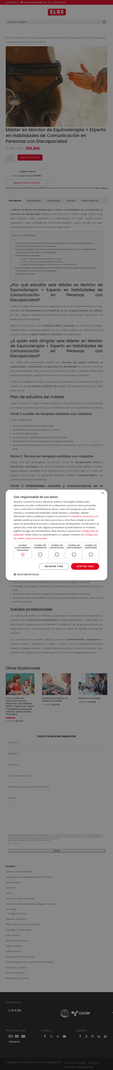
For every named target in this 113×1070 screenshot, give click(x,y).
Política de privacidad (36, 538)
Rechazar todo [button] (54, 566)
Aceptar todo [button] (85, 566)
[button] (26, 574)
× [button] (103, 493)
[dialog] (56, 535)
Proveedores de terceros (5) (83, 516)
